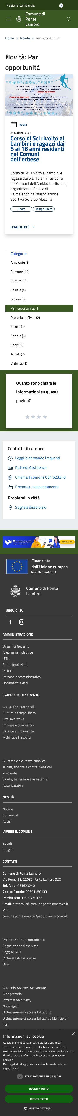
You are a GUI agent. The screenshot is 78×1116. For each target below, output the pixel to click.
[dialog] (39, 1072)
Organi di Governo (16, 646)
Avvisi (23, 125)
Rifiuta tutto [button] (39, 1099)
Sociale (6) (18, 335)
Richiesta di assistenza (19, 958)
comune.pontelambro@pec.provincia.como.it (35, 916)
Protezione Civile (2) (25, 317)
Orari (6, 964)
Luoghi (8, 849)
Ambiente (10, 773)
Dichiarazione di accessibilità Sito (27, 1012)
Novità (25, 38)
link (17, 1068)
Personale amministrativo (22, 676)
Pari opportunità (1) (25, 308)
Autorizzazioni (13, 785)
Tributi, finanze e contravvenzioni (27, 767)
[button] (39, 1108)
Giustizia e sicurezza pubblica (24, 760)
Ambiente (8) (20, 262)
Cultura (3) (18, 280)
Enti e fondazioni (15, 664)
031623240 (26, 885)
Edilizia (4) (18, 290)
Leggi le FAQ (12, 951)
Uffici (6, 658)
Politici (8, 670)
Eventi (7, 843)
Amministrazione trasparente (24, 987)
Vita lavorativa (13, 719)
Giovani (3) (18, 299)
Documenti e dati (15, 682)
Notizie (8, 809)
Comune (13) (20, 271)
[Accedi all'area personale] (61, 5)
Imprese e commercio (18, 725)
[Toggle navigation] (8, 18)
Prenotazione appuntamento (24, 939)
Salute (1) (18, 326)
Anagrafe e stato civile (19, 706)
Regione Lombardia (20, 5)
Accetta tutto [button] (39, 1089)
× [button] (73, 1034)
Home (9, 38)
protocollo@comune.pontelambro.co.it (40, 903)
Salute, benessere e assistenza (25, 779)
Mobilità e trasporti (17, 737)
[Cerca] (69, 19)
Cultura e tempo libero (19, 712)
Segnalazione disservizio (20, 945)
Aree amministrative (18, 652)
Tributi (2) (18, 354)
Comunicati (11, 815)
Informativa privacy (17, 999)
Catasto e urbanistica (18, 731)
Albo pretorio (12, 993)
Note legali (10, 1006)
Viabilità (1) (19, 363)
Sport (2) (17, 345)
